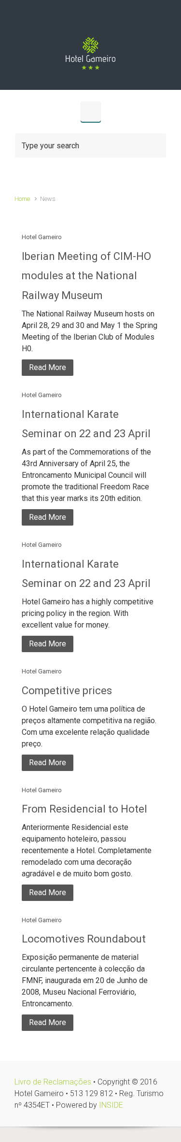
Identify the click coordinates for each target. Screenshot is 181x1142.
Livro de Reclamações (52, 1081)
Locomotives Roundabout (84, 939)
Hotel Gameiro (42, 237)
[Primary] (91, 111)
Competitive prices (67, 691)
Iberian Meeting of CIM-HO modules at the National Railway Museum (86, 276)
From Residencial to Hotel (84, 809)
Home (22, 198)
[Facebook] (100, 20)
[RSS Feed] (81, 20)
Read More (47, 367)
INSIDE (111, 1105)
